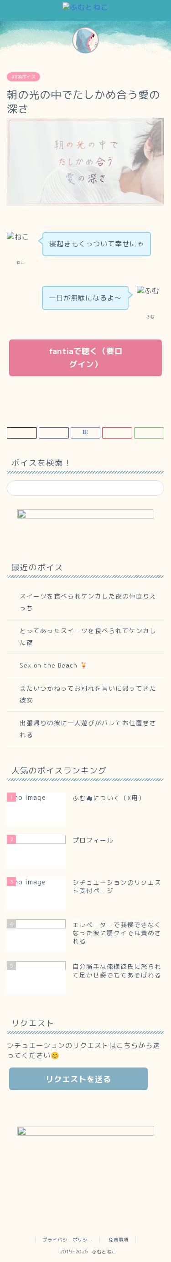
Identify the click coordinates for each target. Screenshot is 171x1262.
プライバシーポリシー (67, 1240)
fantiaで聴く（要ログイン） (86, 357)
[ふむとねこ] (85, 7)
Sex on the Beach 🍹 (54, 665)
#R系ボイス (23, 77)
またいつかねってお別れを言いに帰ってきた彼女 (88, 694)
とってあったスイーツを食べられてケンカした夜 (88, 636)
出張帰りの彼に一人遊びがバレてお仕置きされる (88, 728)
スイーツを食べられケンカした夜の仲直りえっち (88, 602)
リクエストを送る (78, 1079)
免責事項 (119, 1240)
